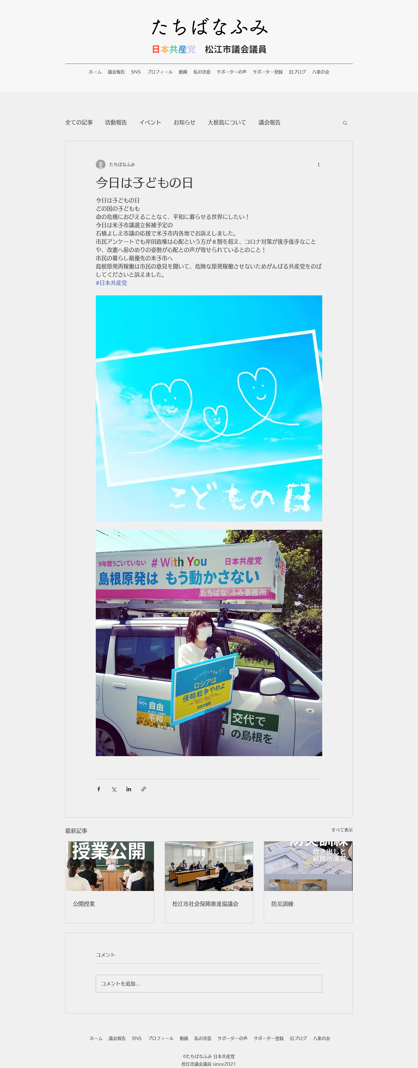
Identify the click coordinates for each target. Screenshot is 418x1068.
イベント (150, 122)
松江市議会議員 (236, 49)
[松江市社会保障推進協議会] (209, 866)
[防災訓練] (308, 866)
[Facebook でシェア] (99, 789)
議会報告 (270, 122)
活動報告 (116, 122)
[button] (345, 122)
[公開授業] (109, 866)
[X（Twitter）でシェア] (114, 789)
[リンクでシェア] (144, 789)
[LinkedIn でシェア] (129, 789)
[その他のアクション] (318, 164)
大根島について (227, 122)
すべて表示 (342, 830)
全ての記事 (79, 122)
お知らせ (185, 122)
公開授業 (84, 904)
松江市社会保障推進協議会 (205, 904)
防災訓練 (282, 904)
